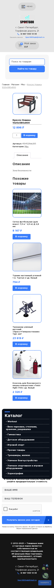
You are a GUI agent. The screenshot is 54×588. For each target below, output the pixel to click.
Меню (30, 6)
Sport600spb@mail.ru (34, 37)
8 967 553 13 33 (29, 34)
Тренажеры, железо (18, 455)
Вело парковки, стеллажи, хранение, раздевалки (21, 428)
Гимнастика (14, 435)
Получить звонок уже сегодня (23, 520)
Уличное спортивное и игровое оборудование (24, 467)
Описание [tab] (22, 155)
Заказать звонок (16, 37)
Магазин (15, 84)
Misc (23, 84)
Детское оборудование (20, 440)
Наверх (45, 582)
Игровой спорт (15, 445)
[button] (36, 97)
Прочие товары (16, 450)
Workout (12, 422)
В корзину (29, 135)
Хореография (15, 474)
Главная (5, 84)
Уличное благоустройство (22, 461)
